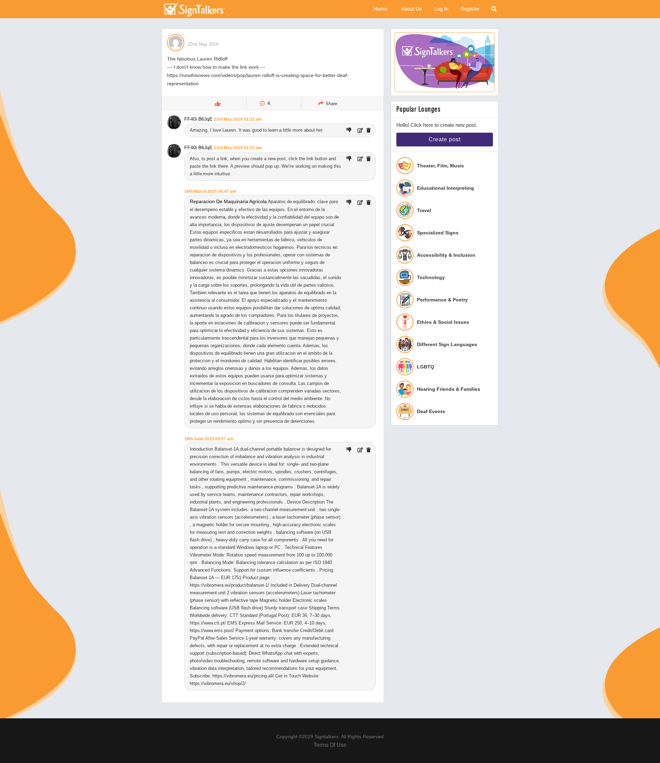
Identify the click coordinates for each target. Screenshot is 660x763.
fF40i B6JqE (198, 119)
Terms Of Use (330, 745)
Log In (441, 9)
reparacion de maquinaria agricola (228, 201)
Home (380, 9)
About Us (411, 9)
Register (470, 9)
